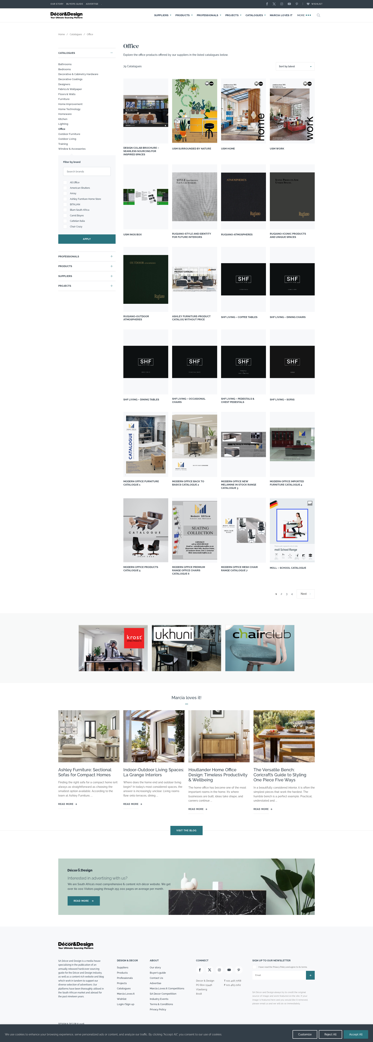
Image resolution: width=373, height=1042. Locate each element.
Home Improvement (70, 104)
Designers (64, 84)
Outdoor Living (67, 138)
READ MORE (84, 901)
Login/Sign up (125, 1004)
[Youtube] (290, 4)
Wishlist (316, 4)
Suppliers (161, 15)
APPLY (87, 239)
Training (63, 143)
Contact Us (156, 978)
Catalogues (254, 15)
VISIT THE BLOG (186, 830)
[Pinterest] (298, 4)
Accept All (356, 1034)
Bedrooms (64, 69)
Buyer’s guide (158, 972)
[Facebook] (268, 4)
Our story (57, 4)
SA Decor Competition (163, 993)
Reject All (330, 1034)
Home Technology (69, 109)
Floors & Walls (66, 94)
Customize (305, 1034)
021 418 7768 (233, 980)
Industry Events (159, 998)
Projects (232, 15)
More (301, 15)
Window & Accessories (71, 148)
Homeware (65, 114)
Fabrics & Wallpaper (70, 89)
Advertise (92, 4)
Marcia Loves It (281, 15)
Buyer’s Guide (74, 4)
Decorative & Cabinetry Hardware (78, 74)
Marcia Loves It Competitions (167, 988)
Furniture (64, 99)
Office (61, 129)
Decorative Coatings (70, 79)
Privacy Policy (158, 1009)
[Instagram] (282, 4)
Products (182, 15)
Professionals (207, 15)
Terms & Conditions (161, 1004)
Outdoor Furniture (69, 134)
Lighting (63, 123)
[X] (275, 4)
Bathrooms (64, 64)
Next (304, 593)
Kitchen (62, 119)
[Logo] (67, 15)
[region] (186, 1033)
